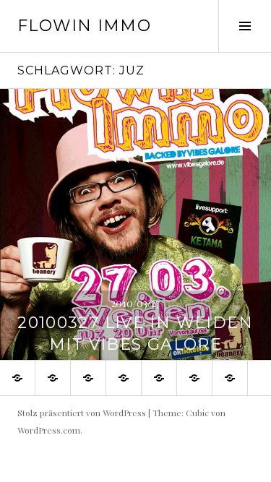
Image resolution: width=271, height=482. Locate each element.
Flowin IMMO (84, 25)
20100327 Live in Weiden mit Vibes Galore (135, 333)
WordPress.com (48, 430)
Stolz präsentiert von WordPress (81, 412)
